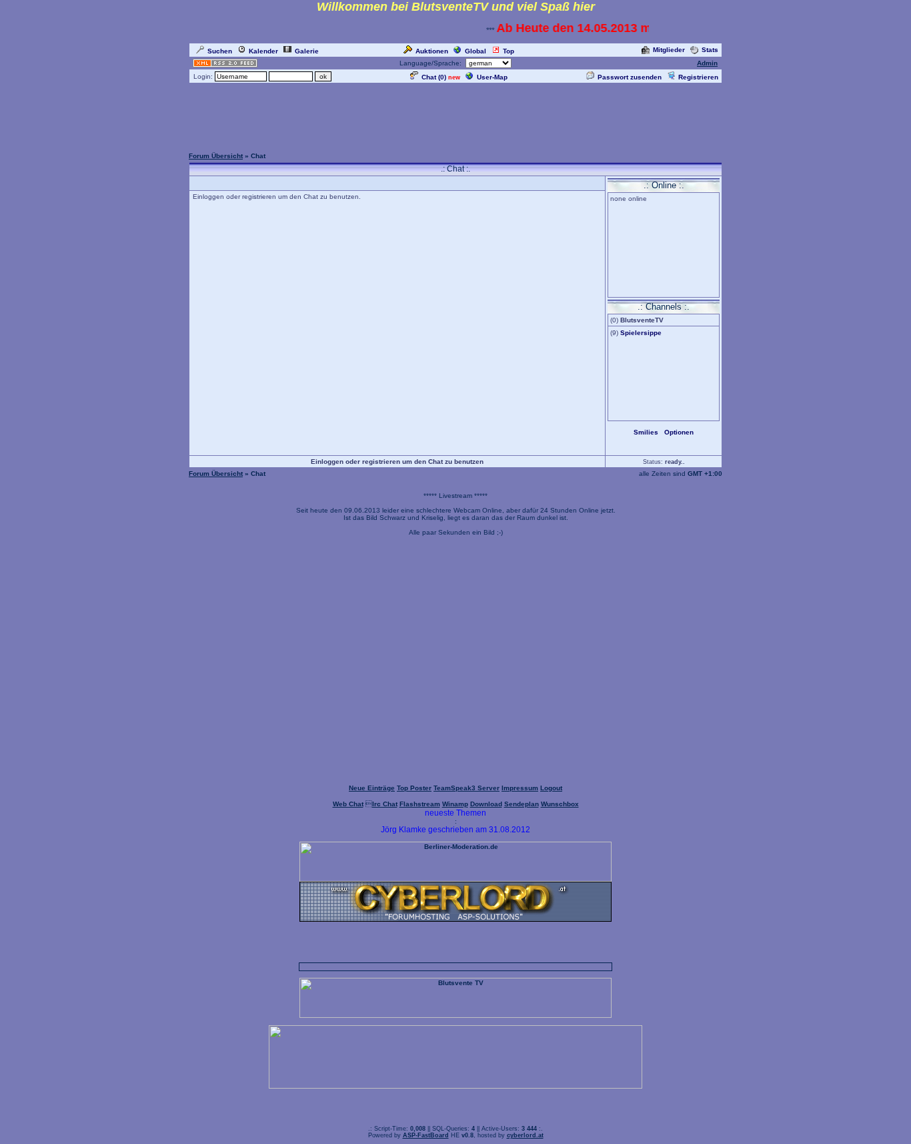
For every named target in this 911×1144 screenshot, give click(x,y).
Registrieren (698, 77)
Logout (551, 788)
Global (475, 51)
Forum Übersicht (216, 156)
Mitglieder (669, 49)
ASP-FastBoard (426, 1135)
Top (508, 51)
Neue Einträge (372, 788)
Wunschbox (560, 804)
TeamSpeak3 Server (466, 788)
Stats (710, 49)
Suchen (219, 51)
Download (486, 804)
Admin (707, 63)
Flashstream (419, 804)
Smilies (646, 432)
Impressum (520, 788)
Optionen (679, 432)
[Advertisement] (455, 115)
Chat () (433, 77)
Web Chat (348, 804)
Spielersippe (641, 332)
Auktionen (431, 51)
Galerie (307, 51)
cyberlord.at (525, 1135)
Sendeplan (521, 804)
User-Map (492, 77)
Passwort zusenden (630, 77)
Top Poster (414, 788)
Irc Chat (384, 804)
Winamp (455, 804)
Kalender (263, 51)
